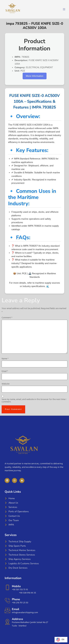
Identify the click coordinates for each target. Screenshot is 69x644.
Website (5, 384)
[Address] (7, 622)
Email (5, 371)
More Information (34, 76)
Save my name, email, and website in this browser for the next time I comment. (34, 400)
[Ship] (21, 480)
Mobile (16, 586)
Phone (16, 599)
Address (17, 619)
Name (5, 359)
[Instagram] (14, 480)
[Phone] (7, 600)
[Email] (7, 610)
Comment (7, 318)
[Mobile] (7, 587)
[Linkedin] (7, 480)
